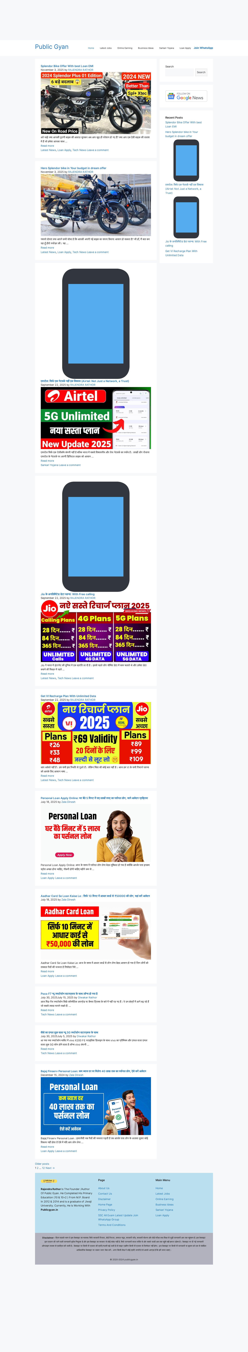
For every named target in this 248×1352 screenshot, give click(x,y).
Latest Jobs (106, 48)
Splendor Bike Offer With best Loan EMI (67, 66)
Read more (47, 145)
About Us (103, 1188)
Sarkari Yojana (166, 48)
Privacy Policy (106, 1209)
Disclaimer (104, 1199)
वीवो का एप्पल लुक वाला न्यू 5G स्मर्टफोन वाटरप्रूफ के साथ (69, 1032)
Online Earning (124, 48)
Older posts (42, 1163)
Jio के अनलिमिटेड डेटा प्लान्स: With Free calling (68, 594)
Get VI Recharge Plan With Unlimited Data (68, 696)
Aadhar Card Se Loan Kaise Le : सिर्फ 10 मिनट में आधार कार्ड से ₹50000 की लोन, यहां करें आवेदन (95, 896)
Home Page (105, 1204)
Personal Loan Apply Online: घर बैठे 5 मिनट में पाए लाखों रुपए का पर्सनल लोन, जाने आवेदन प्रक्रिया (94, 798)
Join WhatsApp (203, 47)
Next (50, 1167)
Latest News (48, 150)
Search (169, 66)
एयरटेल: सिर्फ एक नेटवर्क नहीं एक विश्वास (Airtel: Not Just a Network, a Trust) (85, 381)
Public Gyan (52, 46)
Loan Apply (185, 48)
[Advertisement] (86, 20)
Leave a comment (98, 150)
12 (43, 1167)
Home (91, 48)
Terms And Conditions (111, 1224)
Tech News (79, 150)
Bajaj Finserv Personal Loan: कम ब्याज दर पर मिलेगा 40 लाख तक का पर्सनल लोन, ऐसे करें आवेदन (93, 1071)
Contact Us (105, 1193)
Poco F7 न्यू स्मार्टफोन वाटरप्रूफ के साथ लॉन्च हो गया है (69, 993)
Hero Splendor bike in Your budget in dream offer (73, 168)
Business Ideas (146, 48)
